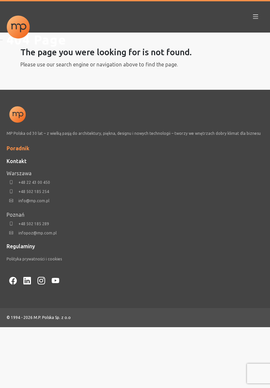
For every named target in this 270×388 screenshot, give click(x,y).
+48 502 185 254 (33, 191)
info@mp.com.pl (33, 201)
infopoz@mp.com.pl (37, 233)
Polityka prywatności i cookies (34, 259)
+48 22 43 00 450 (34, 182)
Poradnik (18, 148)
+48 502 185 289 (33, 224)
